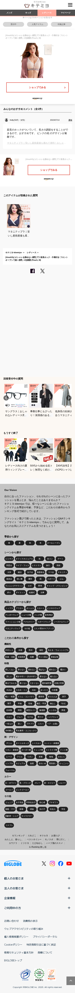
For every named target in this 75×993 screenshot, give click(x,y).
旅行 (48, 565)
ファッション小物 (13, 622)
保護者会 (40, 572)
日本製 (9, 710)
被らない (54, 676)
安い (20, 724)
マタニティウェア (13, 628)
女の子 (42, 809)
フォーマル (10, 770)
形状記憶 (54, 657)
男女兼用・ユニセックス (26, 730)
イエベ (9, 717)
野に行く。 (62, 839)
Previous (6, 398)
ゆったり (44, 690)
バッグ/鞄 (38, 615)
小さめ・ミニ (21, 690)
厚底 (63, 710)
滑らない (21, 670)
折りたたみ (52, 697)
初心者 (42, 802)
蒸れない (32, 670)
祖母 (21, 809)
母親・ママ (10, 809)
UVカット (9, 650)
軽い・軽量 (10, 697)
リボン (30, 757)
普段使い (53, 763)
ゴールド (9, 790)
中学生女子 (31, 802)
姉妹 (32, 809)
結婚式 (32, 592)
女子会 (30, 572)
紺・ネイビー (49, 783)
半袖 (20, 703)
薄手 (9, 703)
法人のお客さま (14, 888)
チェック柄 (38, 750)
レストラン (36, 565)
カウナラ (13, 843)
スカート (40, 608)
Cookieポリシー (13, 944)
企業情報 (9, 898)
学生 (63, 809)
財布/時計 (49, 615)
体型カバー (31, 710)
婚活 (20, 572)
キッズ (28, 13)
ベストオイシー (34, 839)
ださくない (34, 683)
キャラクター (27, 816)
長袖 (30, 703)
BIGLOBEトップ (13, 960)
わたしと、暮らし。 (14, 839)
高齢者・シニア (12, 816)
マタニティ (62, 572)
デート (60, 559)
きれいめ (42, 763)
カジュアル (20, 763)
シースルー (36, 743)
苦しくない (10, 670)
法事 (42, 592)
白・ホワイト (11, 783)
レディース (47, 13)
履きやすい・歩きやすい (26, 676)
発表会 (9, 579)
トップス (9, 608)
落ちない (43, 676)
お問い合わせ (11, 921)
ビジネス (9, 559)
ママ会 (51, 572)
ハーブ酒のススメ (54, 843)
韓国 (20, 710)
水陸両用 (21, 657)
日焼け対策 (59, 683)
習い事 (19, 579)
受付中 (13, 24)
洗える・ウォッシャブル (58, 650)
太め (34, 690)
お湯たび (55, 835)
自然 (32, 763)
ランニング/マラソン (14, 586)
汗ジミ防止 (43, 657)
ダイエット (20, 592)
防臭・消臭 (10, 657)
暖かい (63, 670)
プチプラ (30, 724)
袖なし (53, 703)
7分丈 (63, 703)
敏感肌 (42, 710)
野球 (40, 586)
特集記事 (61, 24)
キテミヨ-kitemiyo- (13, 252)
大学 (9, 572)
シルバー (62, 783)
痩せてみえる (11, 683)
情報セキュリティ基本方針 (18, 952)
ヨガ (30, 586)
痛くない (23, 683)
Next (69, 398)
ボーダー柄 (26, 750)
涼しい (9, 676)
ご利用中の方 (12, 908)
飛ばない (42, 670)
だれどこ (32, 835)
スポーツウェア (44, 622)
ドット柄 (64, 750)
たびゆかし (37, 843)
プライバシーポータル (45, 936)
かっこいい (64, 763)
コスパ (40, 724)
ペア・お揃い (53, 724)
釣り (9, 592)
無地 (51, 757)
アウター (20, 608)
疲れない (53, 670)
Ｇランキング (18, 835)
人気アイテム (37, 24)
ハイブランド (53, 717)
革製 (41, 757)
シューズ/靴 (26, 615)
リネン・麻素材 (12, 750)
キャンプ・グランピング (57, 586)
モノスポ (49, 839)
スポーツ (51, 579)
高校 (58, 565)
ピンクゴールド (22, 790)
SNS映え (9, 730)
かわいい (61, 757)
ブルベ (19, 717)
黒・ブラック (25, 783)
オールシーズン (54, 543)
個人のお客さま (14, 878)
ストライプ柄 (51, 750)
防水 (31, 650)
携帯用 (41, 697)
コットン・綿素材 (51, 743)
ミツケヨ (25, 843)
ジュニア (9, 802)
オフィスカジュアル (24, 559)
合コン (50, 559)
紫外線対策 (47, 683)
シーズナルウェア (61, 622)
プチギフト (53, 802)
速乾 (41, 650)
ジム (61, 579)
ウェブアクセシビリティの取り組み (23, 928)
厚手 (64, 697)
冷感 (20, 650)
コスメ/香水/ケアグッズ (44, 628)
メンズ (9, 13)
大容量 (55, 690)
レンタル (53, 710)
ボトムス (30, 608)
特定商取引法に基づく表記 (41, 944)
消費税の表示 (30, 921)
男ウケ (40, 717)
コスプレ (9, 825)
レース (9, 757)
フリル (19, 757)
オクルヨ (44, 835)
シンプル (9, 763)
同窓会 (9, 565)
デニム (9, 743)
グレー (37, 783)
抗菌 (32, 657)
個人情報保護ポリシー (16, 936)
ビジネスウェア (54, 608)
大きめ (9, 690)
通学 (30, 579)
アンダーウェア (12, 615)
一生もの (9, 724)
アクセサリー (29, 622)
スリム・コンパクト (26, 697)
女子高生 (20, 802)
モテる (30, 717)
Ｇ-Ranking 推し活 (37, 847)
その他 (27, 628)
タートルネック (22, 743)
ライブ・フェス (22, 565)
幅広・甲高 (41, 703)
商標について (45, 952)
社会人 (53, 809)
